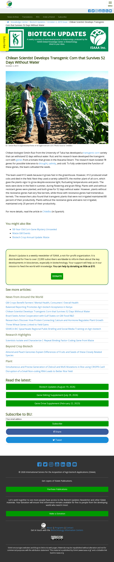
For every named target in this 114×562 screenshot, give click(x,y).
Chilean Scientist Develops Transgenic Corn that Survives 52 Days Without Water (48, 311)
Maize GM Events (21, 233)
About (50, 527)
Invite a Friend (49, 17)
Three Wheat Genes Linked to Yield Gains (27, 324)
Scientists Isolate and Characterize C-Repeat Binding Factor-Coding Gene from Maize (50, 340)
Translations (27, 17)
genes (19, 159)
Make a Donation (57, 513)
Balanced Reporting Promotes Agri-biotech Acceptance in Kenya (39, 307)
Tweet (58, 439)
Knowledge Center (19, 22)
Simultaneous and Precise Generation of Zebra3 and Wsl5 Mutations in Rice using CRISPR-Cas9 (55, 366)
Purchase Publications (57, 489)
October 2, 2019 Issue (57, 22)
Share (58, 431)
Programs (59, 527)
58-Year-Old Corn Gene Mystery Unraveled (34, 229)
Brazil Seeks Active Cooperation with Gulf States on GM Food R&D (40, 315)
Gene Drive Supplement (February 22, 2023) (57, 403)
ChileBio (47, 211)
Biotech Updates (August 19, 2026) (57, 386)
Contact (69, 527)
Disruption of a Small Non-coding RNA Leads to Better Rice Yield (39, 371)
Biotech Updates (37, 22)
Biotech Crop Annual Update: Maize (30, 237)
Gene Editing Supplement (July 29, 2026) (57, 395)
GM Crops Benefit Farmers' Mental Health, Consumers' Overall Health (42, 302)
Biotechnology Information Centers (67, 530)
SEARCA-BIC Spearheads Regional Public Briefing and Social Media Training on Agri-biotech (53, 328)
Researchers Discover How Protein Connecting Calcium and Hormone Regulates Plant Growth (54, 320)
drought (43, 163)
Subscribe (4, 42)
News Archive (13, 17)
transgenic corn (91, 152)
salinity (52, 163)
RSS (37, 17)
